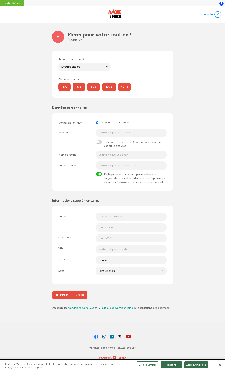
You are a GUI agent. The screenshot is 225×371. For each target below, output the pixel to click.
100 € (109, 86)
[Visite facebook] (96, 336)
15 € (64, 86)
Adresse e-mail (67, 165)
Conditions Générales (81, 307)
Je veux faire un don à (71, 59)
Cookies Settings (12, 3)
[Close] (219, 365)
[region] (112, 365)
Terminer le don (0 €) (70, 295)
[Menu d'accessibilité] (221, 4)
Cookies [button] (131, 348)
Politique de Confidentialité (116, 307)
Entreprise (125, 122)
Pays (61, 260)
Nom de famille (67, 154)
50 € (93, 86)
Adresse (63, 216)
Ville (60, 248)
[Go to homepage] (114, 14)
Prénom (63, 132)
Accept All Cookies (196, 365)
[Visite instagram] (104, 336)
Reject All (171, 365)
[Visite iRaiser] (112, 357)
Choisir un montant (69, 79)
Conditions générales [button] (113, 348)
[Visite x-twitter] (120, 336)
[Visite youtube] (128, 336)
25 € (79, 86)
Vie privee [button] (94, 348)
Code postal (65, 237)
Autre (125, 86)
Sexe (61, 270)
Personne (105, 122)
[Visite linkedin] (112, 336)
